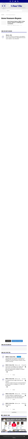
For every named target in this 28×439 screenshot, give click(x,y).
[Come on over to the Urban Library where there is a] (14, 108)
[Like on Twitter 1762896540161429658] (11, 409)
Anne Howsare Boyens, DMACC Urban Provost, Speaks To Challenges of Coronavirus (16, 22)
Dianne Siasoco (17, 25)
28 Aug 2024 (24, 365)
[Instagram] (10, 1)
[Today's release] (14, 242)
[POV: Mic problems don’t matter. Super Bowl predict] (14, 182)
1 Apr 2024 (24, 378)
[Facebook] (13, 1)
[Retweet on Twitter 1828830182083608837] (8, 375)
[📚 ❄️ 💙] (14, 272)
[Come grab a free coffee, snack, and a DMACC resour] (14, 93)
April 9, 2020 (10, 25)
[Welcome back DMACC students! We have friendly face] (14, 227)
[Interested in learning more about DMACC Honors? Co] (14, 332)
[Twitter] (15, 1)
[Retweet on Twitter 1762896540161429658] (8, 409)
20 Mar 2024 (24, 393)
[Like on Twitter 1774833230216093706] (11, 390)
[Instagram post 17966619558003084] (14, 302)
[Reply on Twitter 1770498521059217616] (6, 399)
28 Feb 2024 (24, 403)
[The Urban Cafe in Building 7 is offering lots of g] (14, 123)
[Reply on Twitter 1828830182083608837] (6, 375)
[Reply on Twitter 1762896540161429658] (6, 409)
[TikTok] (18, 1)
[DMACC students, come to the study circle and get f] (14, 137)
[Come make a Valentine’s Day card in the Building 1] (14, 167)
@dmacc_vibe (17, 365)
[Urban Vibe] (14, 8)
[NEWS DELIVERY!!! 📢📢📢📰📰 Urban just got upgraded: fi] (14, 257)
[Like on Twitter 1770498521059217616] (11, 399)
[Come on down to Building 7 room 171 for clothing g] (14, 48)
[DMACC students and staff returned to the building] (14, 197)
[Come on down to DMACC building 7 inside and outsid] (14, 78)
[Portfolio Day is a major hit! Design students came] (14, 63)
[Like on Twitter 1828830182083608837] (11, 375)
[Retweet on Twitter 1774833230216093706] (8, 390)
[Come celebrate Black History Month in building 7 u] (14, 152)
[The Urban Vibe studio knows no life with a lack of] (14, 212)
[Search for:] (14, 10)
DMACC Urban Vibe (10, 365)
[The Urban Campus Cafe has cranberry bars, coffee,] (14, 317)
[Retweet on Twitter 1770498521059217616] (8, 399)
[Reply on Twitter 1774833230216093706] (6, 390)
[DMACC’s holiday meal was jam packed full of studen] (14, 287)
